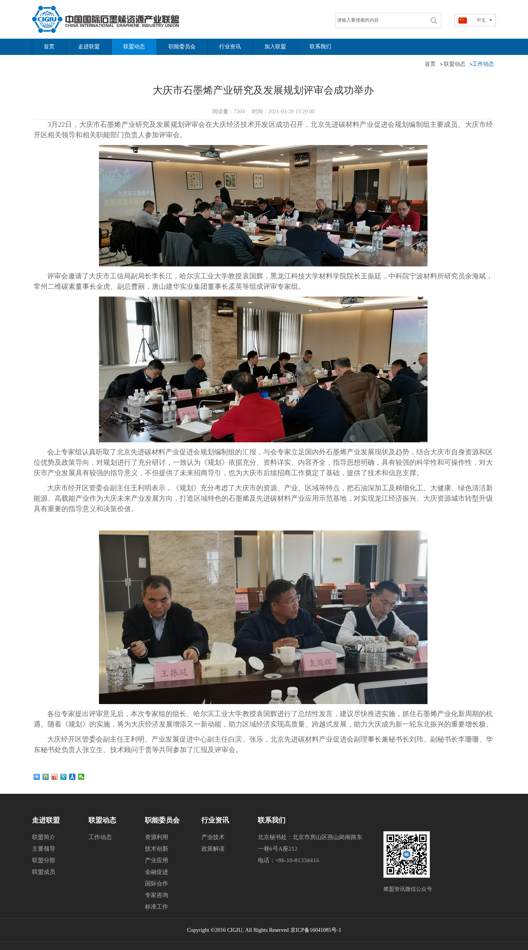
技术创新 (156, 849)
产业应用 (156, 860)
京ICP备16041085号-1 (315, 930)
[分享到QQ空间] (46, 777)
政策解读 (213, 849)
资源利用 (156, 837)
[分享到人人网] (72, 777)
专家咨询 (156, 895)
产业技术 (213, 837)
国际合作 (156, 883)
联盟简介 (43, 837)
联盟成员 (43, 872)
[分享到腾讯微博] (63, 777)
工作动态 (100, 837)
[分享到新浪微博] (54, 777)
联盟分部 (43, 860)
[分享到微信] (81, 777)
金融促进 (156, 872)
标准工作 (156, 907)
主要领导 (43, 849)
